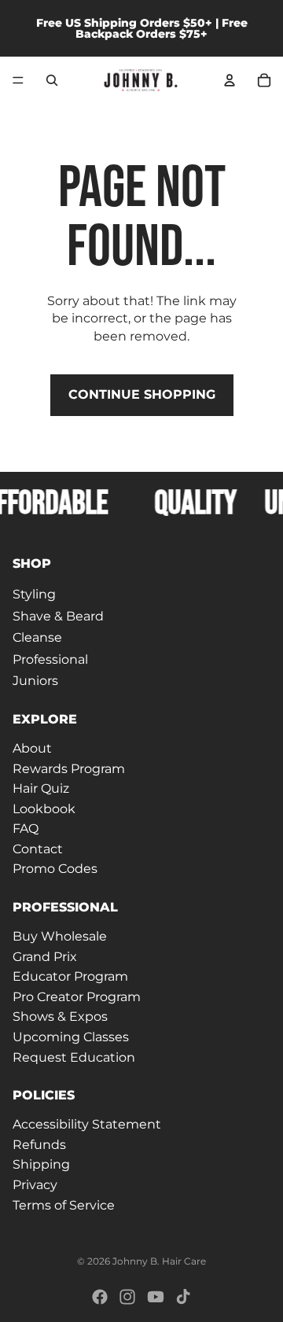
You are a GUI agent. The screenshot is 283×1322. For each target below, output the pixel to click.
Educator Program (70, 976)
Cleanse (37, 637)
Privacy (35, 1184)
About (32, 747)
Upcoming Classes (71, 1036)
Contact (38, 848)
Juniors (35, 680)
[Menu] (18, 80)
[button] (141, 564)
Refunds (39, 1143)
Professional (50, 658)
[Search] (52, 80)
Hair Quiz (41, 788)
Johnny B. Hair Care (159, 1261)
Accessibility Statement (87, 1124)
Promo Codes (55, 868)
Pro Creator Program (77, 996)
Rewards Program (69, 767)
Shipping (41, 1164)
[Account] (229, 80)
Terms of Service (64, 1204)
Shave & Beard (58, 615)
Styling (34, 594)
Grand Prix (45, 955)
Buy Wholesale (60, 936)
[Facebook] (99, 1296)
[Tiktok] (183, 1296)
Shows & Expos (60, 1016)
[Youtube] (155, 1296)
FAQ (26, 828)
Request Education (74, 1056)
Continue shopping (141, 394)
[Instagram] (127, 1296)
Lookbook (44, 808)
